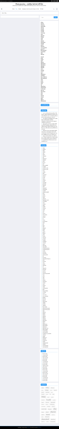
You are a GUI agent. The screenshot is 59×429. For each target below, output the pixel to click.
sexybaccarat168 (45, 254)
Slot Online (44, 257)
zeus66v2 (44, 285)
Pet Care (44, 217)
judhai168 (44, 198)
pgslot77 (42, 45)
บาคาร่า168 (43, 33)
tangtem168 (44, 268)
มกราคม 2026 (45, 363)
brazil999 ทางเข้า (45, 168)
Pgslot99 (44, 233)
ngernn (44, 210)
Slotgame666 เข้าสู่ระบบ (46, 258)
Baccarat (44, 162)
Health (44, 186)
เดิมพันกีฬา (44, 338)
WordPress (28, 427)
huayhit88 (44, 190)
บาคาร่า (42, 71)
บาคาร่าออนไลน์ (44, 47)
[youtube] (57, 1)
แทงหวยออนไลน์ (45, 346)
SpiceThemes (39, 427)
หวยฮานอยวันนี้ (45, 332)
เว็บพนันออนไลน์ (45, 343)
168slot (44, 148)
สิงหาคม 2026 (45, 353)
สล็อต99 (44, 321)
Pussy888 (44, 240)
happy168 (44, 185)
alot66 (44, 161)
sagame (44, 244)
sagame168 (44, 245)
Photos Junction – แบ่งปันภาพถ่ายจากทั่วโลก (29, 4)
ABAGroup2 (44, 158)
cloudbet (44, 172)
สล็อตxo (42, 99)
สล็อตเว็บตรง (43, 63)
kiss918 (42, 82)
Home (13, 9)
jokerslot (42, 97)
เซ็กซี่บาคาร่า (45, 337)
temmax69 (44, 272)
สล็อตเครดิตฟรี (45, 325)
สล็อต (42, 53)
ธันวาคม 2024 (45, 380)
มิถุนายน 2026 (45, 356)
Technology (44, 269)
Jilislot (43, 193)
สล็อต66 (42, 62)
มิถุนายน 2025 (45, 372)
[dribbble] (54, 1)
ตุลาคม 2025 (45, 367)
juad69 (44, 197)
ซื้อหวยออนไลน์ (43, 50)
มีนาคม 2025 (45, 376)
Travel (43, 274)
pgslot (42, 34)
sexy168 (44, 250)
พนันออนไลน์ (45, 301)
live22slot (44, 204)
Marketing (44, 208)
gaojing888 (44, 182)
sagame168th (43, 26)
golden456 (44, 184)
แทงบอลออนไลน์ (45, 345)
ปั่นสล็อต (44, 297)
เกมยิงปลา (44, 334)
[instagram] (56, 1)
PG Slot (44, 220)
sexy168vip (44, 252)
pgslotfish (52, 397)
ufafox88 (44, 280)
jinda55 (42, 59)
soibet (43, 262)
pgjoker (44, 229)
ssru (43, 266)
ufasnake (44, 282)
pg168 (42, 58)
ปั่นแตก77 (44, 300)
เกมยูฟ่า (44, 336)
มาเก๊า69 (44, 304)
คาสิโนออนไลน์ (45, 288)
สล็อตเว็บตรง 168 (45, 328)
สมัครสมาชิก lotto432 (46, 308)
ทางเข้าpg (44, 292)
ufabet (44, 278)
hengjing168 (44, 188)
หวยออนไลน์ (43, 51)
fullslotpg (42, 37)
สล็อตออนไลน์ (43, 101)
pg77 (43, 224)
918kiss (42, 22)
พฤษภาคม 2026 (45, 357)
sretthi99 (44, 264)
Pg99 (53, 394)
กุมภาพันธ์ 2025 (45, 377)
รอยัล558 (44, 305)
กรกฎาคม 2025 (45, 371)
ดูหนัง (42, 39)
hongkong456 (45, 189)
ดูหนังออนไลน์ (43, 87)
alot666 (42, 390)
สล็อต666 (44, 316)
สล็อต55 (44, 313)
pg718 (44, 222)
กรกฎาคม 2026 (45, 355)
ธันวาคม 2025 (45, 364)
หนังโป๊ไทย (43, 75)
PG (43, 218)
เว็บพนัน (44, 341)
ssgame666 (44, 265)
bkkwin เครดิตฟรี (45, 165)
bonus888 (44, 166)
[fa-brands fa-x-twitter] (53, 1)
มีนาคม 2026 (45, 360)
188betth (44, 152)
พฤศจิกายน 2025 (45, 365)
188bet (44, 150)
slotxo (42, 73)
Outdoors (44, 216)
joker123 (42, 23)
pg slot (42, 81)
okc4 (43, 212)
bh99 (43, 164)
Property (44, 236)
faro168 (44, 177)
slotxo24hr (44, 261)
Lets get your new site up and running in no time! (30, 9)
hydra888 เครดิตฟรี (46, 192)
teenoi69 (44, 270)
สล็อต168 (42, 54)
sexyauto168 (44, 253)
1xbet (43, 153)
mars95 (44, 209)
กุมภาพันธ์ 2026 (45, 361)
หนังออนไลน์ (43, 42)
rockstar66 (44, 242)
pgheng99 (42, 35)
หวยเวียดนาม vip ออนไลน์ (47, 333)
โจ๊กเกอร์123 (43, 91)
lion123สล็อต (45, 201)
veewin (44, 284)
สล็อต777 (44, 317)
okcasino (44, 213)
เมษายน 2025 (45, 375)
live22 (42, 38)
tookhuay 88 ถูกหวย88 (46, 273)
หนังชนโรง (43, 25)
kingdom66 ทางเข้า (46, 200)
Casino (44, 170)
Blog (16, 9)
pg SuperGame (45, 221)
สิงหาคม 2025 (45, 369)
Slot (43, 256)
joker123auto (47, 392)
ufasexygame (45, 281)
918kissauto (44, 156)
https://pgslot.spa (44, 78)
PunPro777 (44, 237)
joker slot (42, 90)
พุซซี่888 (44, 302)
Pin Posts (41, 9)
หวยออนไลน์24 (45, 330)
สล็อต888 (42, 66)
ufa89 (43, 277)
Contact (19, 9)
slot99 (42, 60)
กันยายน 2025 (45, 368)
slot (41, 85)
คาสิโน (44, 286)
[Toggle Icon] (1, 9)
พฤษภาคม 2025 (45, 373)
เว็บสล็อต (44, 344)
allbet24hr (44, 160)
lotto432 (47, 394)
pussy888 (42, 30)
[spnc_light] (57, 9)
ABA (43, 157)
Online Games (45, 214)
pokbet (44, 234)
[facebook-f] (51, 1)
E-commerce (44, 174)
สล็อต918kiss (45, 320)
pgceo (44, 225)
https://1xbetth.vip (44, 77)
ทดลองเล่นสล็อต (45, 290)
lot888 (44, 205)
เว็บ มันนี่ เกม (45, 340)
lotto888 (44, 206)
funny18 (44, 181)
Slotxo (44, 260)
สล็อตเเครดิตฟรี (45, 329)
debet (43, 173)
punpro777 (42, 49)
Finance (44, 178)
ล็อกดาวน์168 (45, 306)
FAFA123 (44, 176)
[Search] (54, 9)
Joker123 (44, 196)
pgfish (43, 226)
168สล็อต (44, 149)
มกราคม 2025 (45, 379)
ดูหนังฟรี (42, 29)
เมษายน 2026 (45, 359)
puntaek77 (44, 238)
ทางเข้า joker (43, 89)
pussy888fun (44, 241)
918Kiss (44, 154)
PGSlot (44, 230)
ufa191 (44, 276)
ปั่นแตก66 (42, 46)
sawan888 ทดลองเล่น (46, 248)
